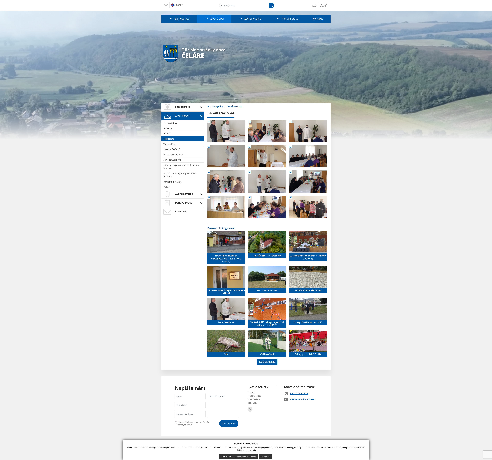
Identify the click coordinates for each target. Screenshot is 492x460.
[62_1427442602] (267, 181)
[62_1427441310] (308, 131)
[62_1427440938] (226, 131)
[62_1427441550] (226, 156)
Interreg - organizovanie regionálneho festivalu (181, 167)
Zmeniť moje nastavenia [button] (245, 456)
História (167, 133)
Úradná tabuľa (170, 123)
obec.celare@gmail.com (302, 399)
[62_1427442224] (226, 181)
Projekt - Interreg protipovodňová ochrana (179, 175)
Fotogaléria (168, 138)
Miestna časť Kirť (171, 149)
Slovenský (178, 5)
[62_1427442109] (308, 156)
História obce (255, 396)
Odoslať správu (228, 423)
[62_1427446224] (308, 207)
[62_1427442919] (308, 181)
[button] (179, 19)
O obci (251, 393)
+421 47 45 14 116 (299, 394)
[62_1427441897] (267, 156)
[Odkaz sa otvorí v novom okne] (250, 409)
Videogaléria (169, 144)
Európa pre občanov (173, 154)
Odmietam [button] (265, 456)
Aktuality (167, 128)
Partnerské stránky (172, 181)
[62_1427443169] (267, 207)
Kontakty (318, 18)
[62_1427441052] (267, 131)
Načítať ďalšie (267, 361)
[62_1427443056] (226, 207)
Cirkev (166, 187)
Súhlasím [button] (226, 456)
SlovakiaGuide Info (172, 159)
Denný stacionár (234, 106)
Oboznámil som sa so (193, 423)
